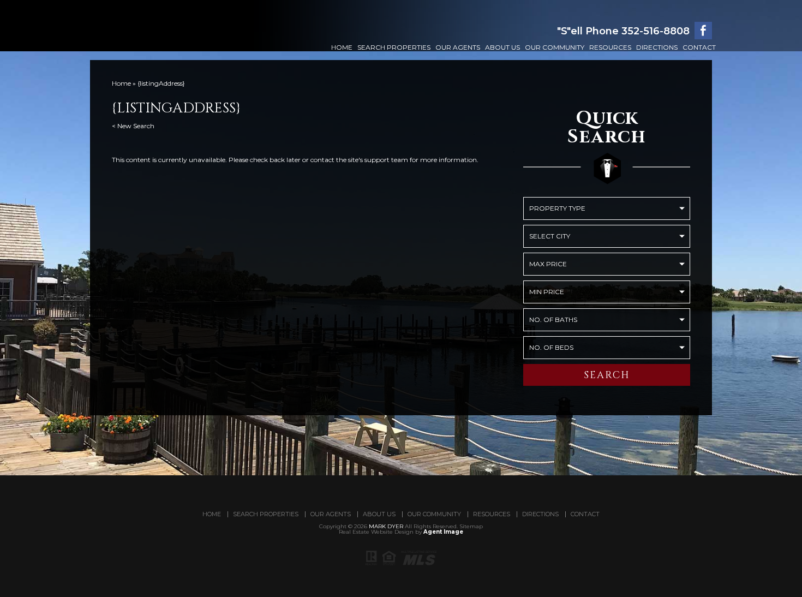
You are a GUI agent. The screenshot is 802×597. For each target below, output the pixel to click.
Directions (657, 47)
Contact (699, 47)
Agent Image (443, 531)
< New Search (133, 126)
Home (341, 47)
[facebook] (703, 30)
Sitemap (471, 526)
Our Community (554, 47)
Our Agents (457, 47)
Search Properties (393, 47)
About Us (502, 47)
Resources (610, 47)
